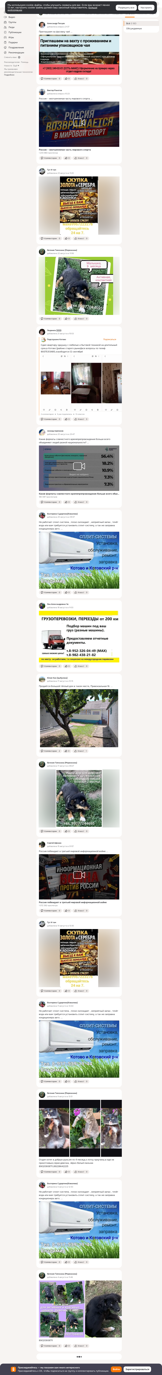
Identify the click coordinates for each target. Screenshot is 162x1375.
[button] (50, 79)
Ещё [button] (15, 65)
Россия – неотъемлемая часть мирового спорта (65, 149)
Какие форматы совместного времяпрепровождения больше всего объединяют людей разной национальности (79, 493)
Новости (8, 65)
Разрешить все (126, 7)
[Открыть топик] (79, 31)
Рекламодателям (12, 62)
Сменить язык (10, 57)
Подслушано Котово (56, 339)
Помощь (24, 62)
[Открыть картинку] (55, 383)
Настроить (146, 7)
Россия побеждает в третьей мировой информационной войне (73, 902)
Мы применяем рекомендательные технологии (18, 72)
